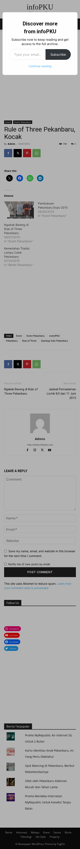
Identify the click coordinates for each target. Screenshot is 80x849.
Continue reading (40, 66)
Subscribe (58, 54)
